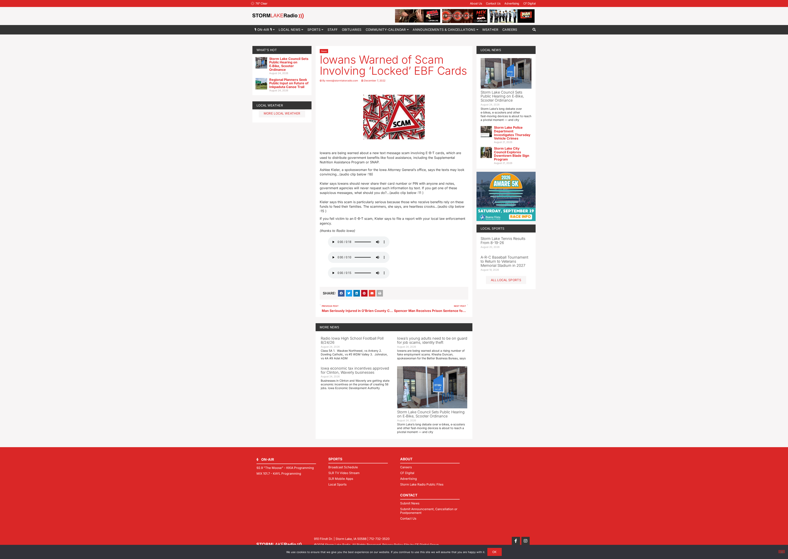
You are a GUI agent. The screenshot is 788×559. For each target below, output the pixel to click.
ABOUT (406, 459)
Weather (490, 30)
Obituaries (352, 30)
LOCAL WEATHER (270, 105)
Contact (408, 495)
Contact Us (493, 3)
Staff (333, 30)
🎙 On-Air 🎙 (263, 30)
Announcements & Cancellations (444, 30)
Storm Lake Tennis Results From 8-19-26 (503, 240)
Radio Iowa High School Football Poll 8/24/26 (352, 340)
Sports (314, 30)
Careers (509, 30)
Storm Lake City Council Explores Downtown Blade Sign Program (511, 153)
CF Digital (529, 3)
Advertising (511, 3)
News (324, 51)
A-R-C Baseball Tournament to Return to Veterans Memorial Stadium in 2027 (504, 261)
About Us (476, 3)
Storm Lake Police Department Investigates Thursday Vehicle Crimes (512, 132)
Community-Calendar (386, 30)
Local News (289, 30)
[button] (534, 29)
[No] (781, 551)
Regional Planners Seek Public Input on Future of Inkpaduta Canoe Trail (288, 83)
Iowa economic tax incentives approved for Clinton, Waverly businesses (355, 370)
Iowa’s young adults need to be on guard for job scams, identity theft (432, 340)
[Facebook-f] (516, 541)
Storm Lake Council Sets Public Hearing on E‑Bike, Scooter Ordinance (288, 64)
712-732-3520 (379, 539)
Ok (494, 552)
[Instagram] (525, 541)
